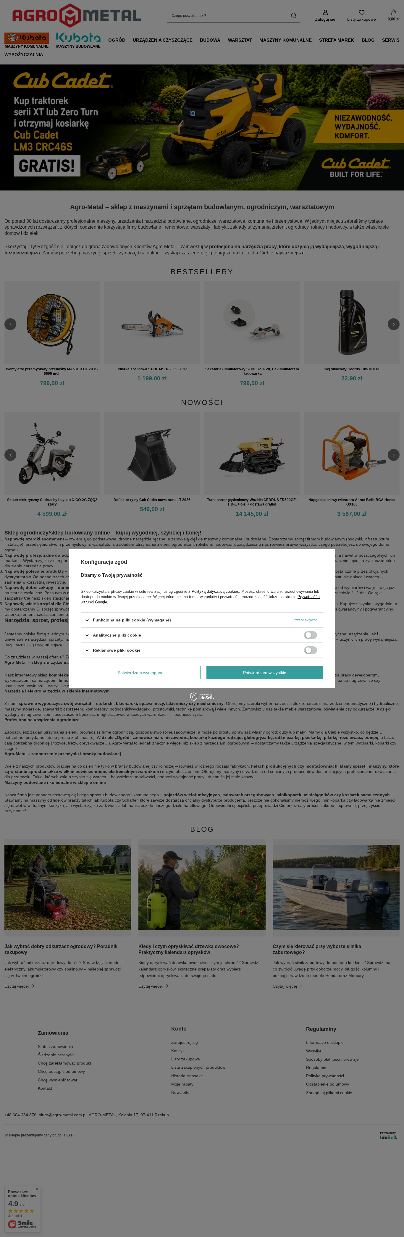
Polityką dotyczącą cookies (215, 591)
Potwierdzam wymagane (141, 672)
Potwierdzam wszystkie (264, 672)
